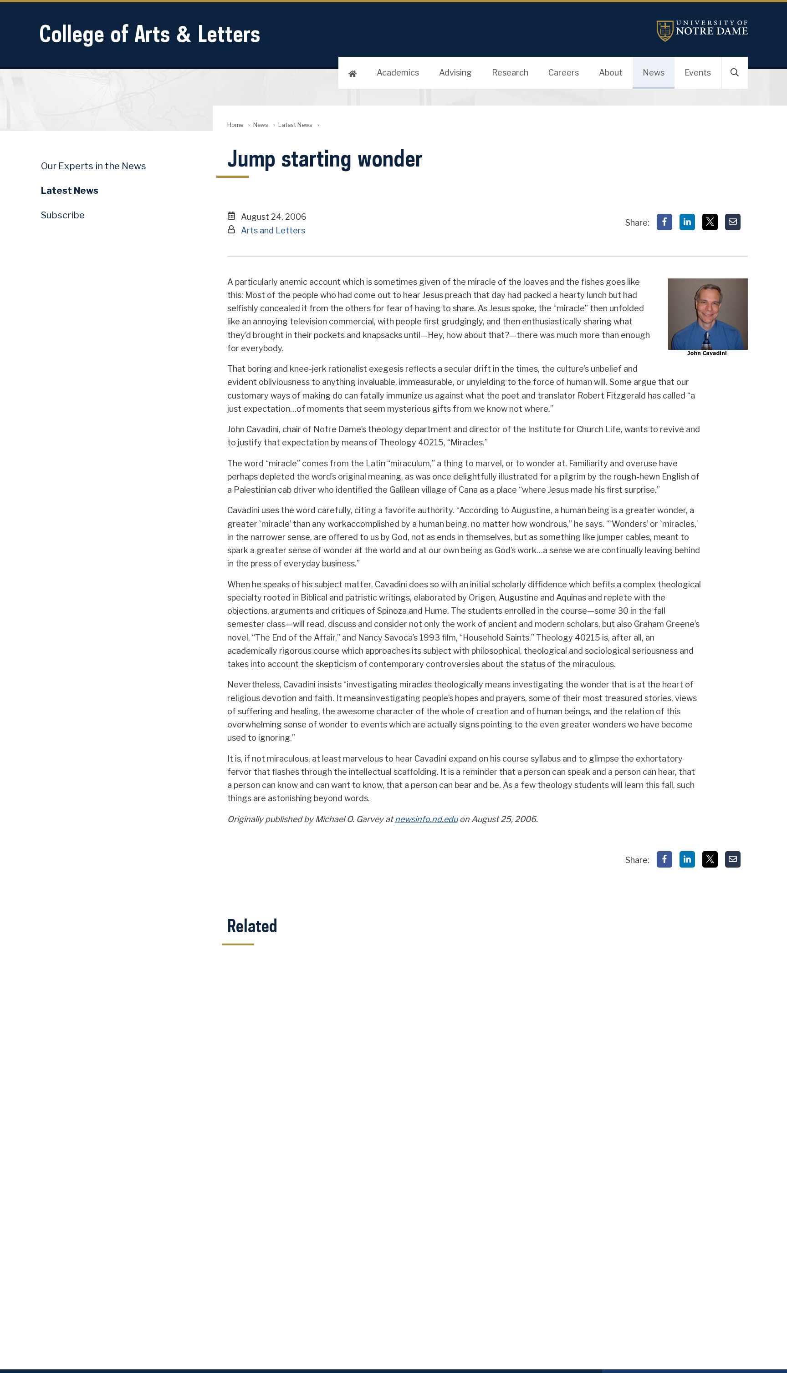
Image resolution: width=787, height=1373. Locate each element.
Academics (398, 72)
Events (698, 72)
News (653, 72)
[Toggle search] (734, 73)
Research (510, 72)
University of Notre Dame (702, 31)
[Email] (733, 222)
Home (235, 124)
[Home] (352, 73)
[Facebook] (664, 222)
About (611, 72)
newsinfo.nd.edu (426, 819)
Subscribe (63, 215)
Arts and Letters (273, 230)
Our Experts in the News (93, 166)
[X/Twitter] (710, 222)
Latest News (295, 124)
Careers (563, 72)
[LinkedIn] (687, 222)
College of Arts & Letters (149, 33)
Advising (455, 72)
